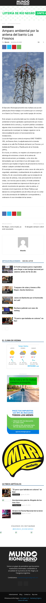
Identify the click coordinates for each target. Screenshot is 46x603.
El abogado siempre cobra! (34, 227)
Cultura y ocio (16, 513)
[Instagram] (20, 583)
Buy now (34, 594)
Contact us (27, 594)
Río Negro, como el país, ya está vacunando (11, 228)
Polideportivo (16, 505)
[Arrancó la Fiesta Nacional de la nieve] (6, 514)
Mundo (7, 42)
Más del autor (27, 261)
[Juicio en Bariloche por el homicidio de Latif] (7, 300)
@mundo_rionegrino (23, 529)
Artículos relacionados (11, 261)
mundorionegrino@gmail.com (28, 577)
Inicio (3, 23)
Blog (20, 594)
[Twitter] (26, 583)
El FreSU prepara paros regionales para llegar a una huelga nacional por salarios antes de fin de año (29, 269)
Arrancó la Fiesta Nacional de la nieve (27, 511)
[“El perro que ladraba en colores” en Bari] (7, 321)
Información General (14, 23)
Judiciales (5, 303)
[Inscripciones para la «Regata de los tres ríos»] (6, 503)
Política (5, 272)
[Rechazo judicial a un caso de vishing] (7, 310)
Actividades (6, 323)
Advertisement (13, 594)
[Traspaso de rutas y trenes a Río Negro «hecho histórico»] (7, 290)
